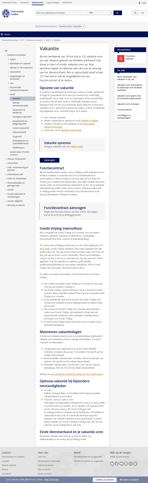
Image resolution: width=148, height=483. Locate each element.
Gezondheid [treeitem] (12, 163)
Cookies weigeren (130, 479)
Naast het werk (44, 473)
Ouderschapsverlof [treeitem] (21, 128)
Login (144, 3)
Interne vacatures (45, 465)
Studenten (24, 2)
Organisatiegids (53, 2)
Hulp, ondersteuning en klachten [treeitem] (17, 169)
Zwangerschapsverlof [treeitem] (22, 116)
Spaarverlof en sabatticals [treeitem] (19, 111)
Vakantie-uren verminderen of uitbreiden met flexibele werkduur (129, 88)
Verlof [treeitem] (12, 94)
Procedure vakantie (130, 57)
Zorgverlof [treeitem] (17, 136)
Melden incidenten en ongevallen (88, 461)
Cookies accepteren (105, 479)
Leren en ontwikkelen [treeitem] (16, 178)
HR (22, 40)
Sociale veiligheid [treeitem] (14, 201)
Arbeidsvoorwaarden (35, 40)
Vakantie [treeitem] (17, 98)
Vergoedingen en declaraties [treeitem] (17, 77)
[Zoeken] (117, 13)
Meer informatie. (51, 479)
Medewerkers (38, 2)
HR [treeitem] (6, 50)
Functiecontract (124, 109)
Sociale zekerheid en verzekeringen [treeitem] (16, 195)
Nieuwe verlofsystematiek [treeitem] (20, 104)
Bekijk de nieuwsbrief (119, 456)
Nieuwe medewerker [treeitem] (16, 159)
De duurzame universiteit (49, 461)
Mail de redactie (9, 465)
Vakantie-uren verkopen (128, 104)
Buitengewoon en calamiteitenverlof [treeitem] (20, 142)
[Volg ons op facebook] (117, 464)
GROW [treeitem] (10, 189)
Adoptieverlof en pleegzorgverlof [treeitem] (20, 122)
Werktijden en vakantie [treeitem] (20, 63)
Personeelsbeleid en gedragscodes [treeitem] (16, 184)
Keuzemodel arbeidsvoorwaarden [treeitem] (19, 88)
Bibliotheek (67, 2)
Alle (91, 12)
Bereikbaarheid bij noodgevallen (88, 456)
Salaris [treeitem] (13, 59)
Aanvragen (49, 160)
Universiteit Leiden (9, 2)
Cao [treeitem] (11, 83)
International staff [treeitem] (15, 174)
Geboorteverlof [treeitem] (19, 132)
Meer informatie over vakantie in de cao (127, 78)
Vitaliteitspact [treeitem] (18, 147)
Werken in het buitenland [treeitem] (21, 67)
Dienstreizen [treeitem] (15, 72)
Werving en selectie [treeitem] (16, 205)
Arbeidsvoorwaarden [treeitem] (16, 55)
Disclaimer (6, 473)
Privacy (5, 469)
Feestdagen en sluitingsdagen (124, 116)
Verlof (48, 40)
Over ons (42, 456)
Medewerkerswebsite (10, 40)
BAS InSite (77, 146)
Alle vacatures (44, 469)
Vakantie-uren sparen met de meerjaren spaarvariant (129, 97)
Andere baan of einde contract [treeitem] (19, 153)
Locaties (5, 461)
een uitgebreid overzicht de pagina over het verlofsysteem (77, 373)
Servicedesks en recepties (13, 456)
